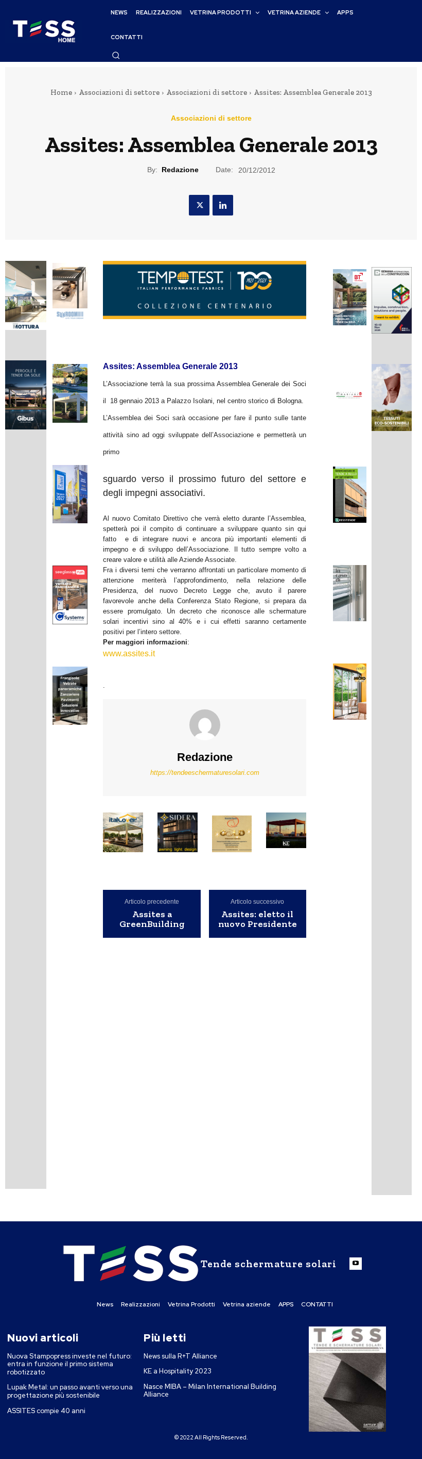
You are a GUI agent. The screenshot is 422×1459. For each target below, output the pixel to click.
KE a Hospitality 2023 (178, 1371)
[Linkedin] (223, 205)
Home (61, 92)
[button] (116, 55)
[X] (199, 205)
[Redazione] (204, 724)
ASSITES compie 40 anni (46, 1410)
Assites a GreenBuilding (152, 919)
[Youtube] (355, 1263)
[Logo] (43, 31)
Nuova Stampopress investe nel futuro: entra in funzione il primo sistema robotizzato (69, 1364)
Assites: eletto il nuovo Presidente (257, 919)
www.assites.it (129, 653)
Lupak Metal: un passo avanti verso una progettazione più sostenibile (70, 1391)
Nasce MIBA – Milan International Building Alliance (210, 1390)
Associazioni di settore (119, 92)
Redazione (180, 169)
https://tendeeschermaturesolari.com (204, 772)
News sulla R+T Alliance (180, 1356)
